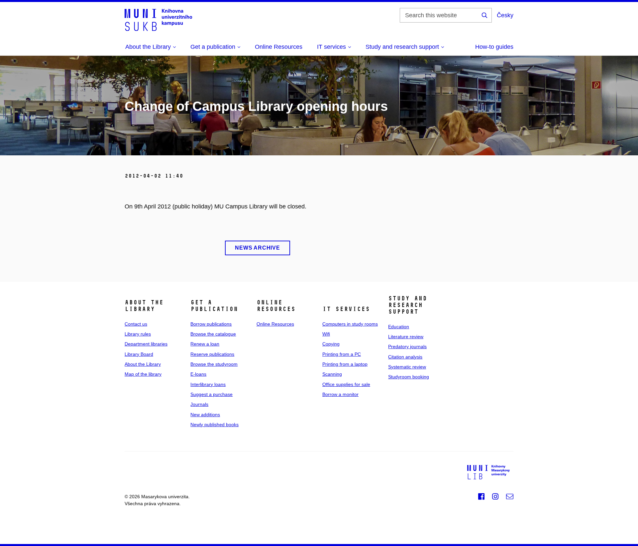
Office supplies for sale (346, 384)
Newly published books (214, 424)
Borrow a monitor (340, 394)
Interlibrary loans (208, 384)
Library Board (139, 354)
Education (398, 326)
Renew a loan (204, 344)
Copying (331, 344)
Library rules (138, 334)
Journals (199, 404)
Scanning (332, 374)
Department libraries (146, 344)
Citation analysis (405, 356)
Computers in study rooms (350, 324)
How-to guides (494, 46)
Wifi (326, 334)
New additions (205, 414)
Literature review (405, 336)
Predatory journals (407, 346)
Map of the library (143, 374)
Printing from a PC (341, 354)
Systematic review (407, 366)
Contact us (136, 324)
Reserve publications (212, 354)
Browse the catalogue (213, 334)
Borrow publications (211, 324)
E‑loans (198, 374)
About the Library (143, 364)
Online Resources (278, 46)
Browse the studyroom (214, 364)
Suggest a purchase (211, 394)
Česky (505, 15)
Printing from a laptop (345, 364)
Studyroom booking (408, 376)
